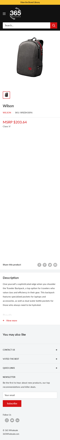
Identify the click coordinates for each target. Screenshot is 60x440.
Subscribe (12, 403)
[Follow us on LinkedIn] (17, 420)
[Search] (53, 25)
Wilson (7, 112)
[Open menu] (4, 14)
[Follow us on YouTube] (12, 420)
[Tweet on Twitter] (50, 264)
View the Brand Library (30, 2)
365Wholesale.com (11, 434)
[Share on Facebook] (39, 264)
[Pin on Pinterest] (45, 264)
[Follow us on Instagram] (7, 420)
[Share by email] (55, 264)
